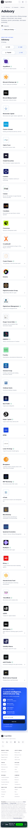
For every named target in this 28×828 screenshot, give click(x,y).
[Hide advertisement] (25, 824)
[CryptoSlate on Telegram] (15, 742)
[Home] (2, 7)
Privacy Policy (13, 803)
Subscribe (14, 721)
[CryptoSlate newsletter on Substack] (11, 742)
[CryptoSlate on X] (3, 742)
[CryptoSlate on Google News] (7, 742)
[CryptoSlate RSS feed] (3, 746)
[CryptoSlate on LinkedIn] (19, 742)
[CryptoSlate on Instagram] (23, 742)
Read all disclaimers (17, 818)
